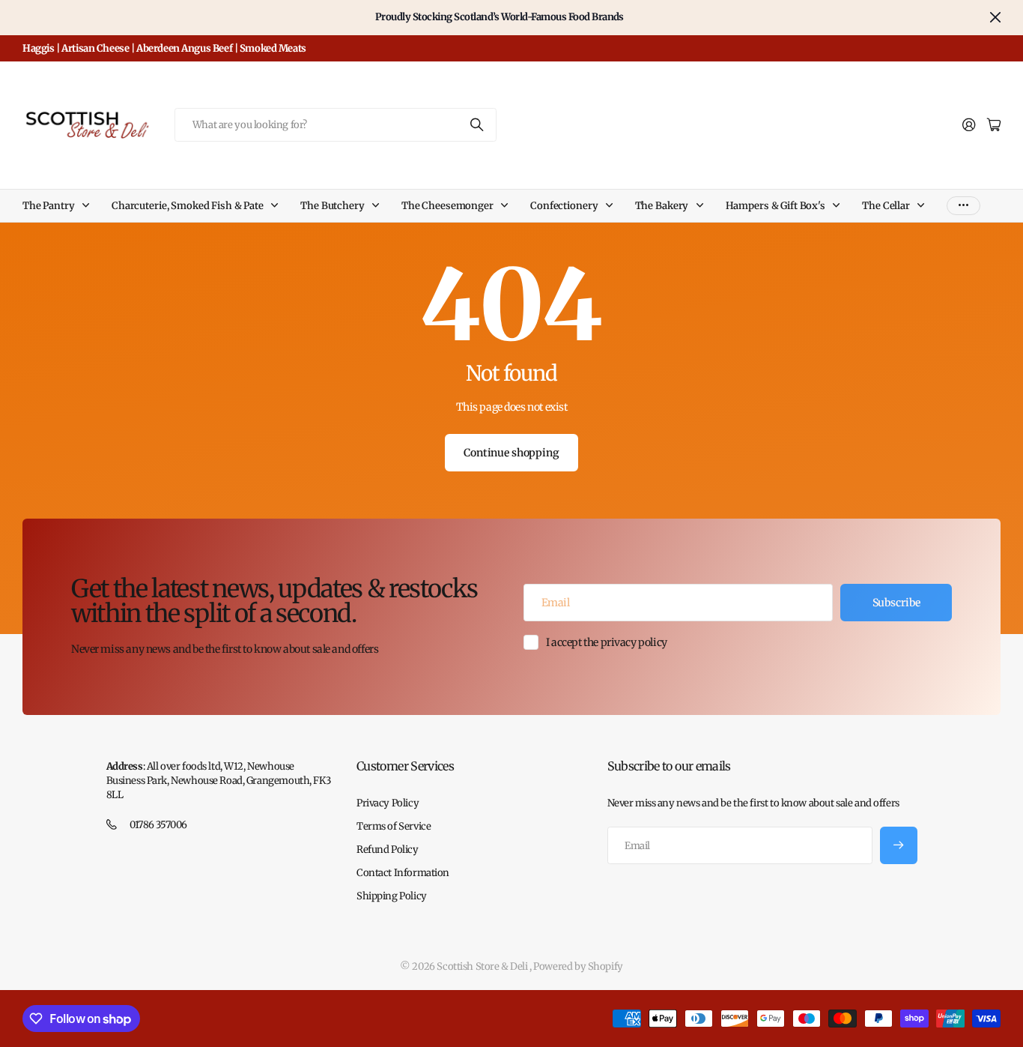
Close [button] (995, 17)
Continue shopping (511, 452)
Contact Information (402, 872)
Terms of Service (393, 826)
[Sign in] (969, 125)
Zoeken (478, 125)
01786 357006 (158, 824)
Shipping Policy (391, 896)
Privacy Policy (387, 803)
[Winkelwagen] (994, 125)
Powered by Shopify (577, 966)
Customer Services (405, 765)
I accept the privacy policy (606, 642)
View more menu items (963, 206)
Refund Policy (387, 849)
